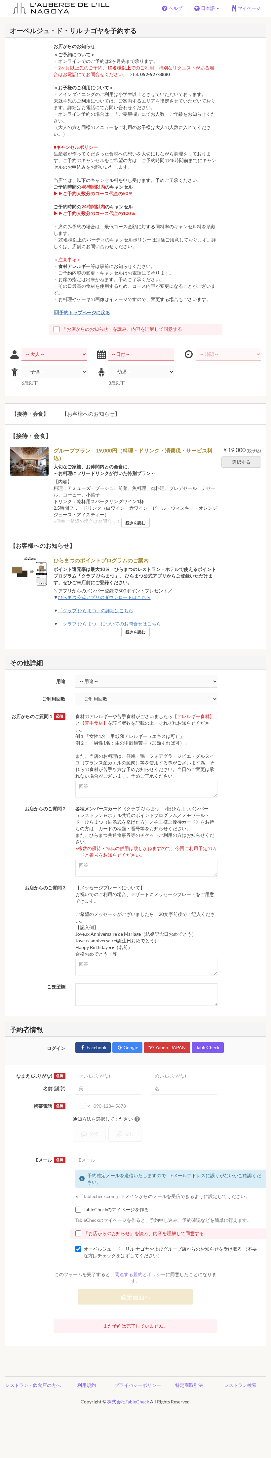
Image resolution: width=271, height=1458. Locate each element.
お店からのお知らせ (74, 46)
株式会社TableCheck (128, 1401)
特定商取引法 (189, 1385)
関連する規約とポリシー (140, 1274)
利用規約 (86, 1385)
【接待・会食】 (30, 413)
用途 (60, 681)
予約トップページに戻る (84, 312)
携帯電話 (48, 1106)
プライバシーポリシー (138, 1385)
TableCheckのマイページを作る (116, 1209)
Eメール (49, 1160)
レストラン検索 (240, 1385)
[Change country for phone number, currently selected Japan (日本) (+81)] (84, 1106)
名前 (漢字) (54, 1088)
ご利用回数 (53, 699)
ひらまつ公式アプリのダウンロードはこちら (104, 597)
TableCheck (207, 1047)
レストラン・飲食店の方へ (33, 1385)
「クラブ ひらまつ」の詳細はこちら (95, 610)
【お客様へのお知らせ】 (91, 413)
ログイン (56, 1048)
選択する (241, 462)
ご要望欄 (56, 986)
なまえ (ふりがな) (39, 1076)
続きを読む (135, 522)
